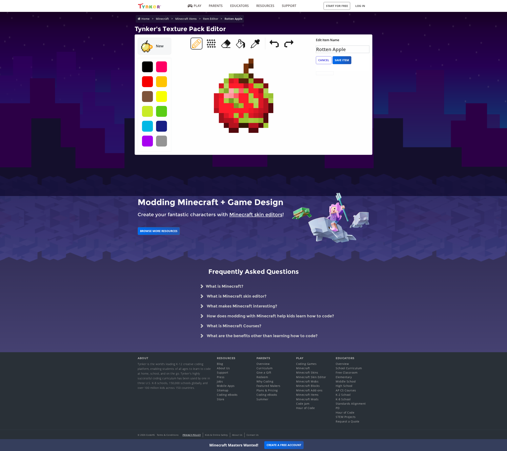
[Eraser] (226, 43)
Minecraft (162, 19)
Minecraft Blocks (308, 386)
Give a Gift (263, 372)
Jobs (220, 381)
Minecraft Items (186, 19)
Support (289, 6)
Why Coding (264, 381)
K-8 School (343, 399)
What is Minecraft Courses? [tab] (233, 326)
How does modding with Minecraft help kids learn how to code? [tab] (270, 316)
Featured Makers (268, 386)
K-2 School (343, 395)
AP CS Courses (346, 390)
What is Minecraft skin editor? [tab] (236, 296)
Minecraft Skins (307, 372)
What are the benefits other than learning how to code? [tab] (261, 335)
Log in (360, 6)
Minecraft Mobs (307, 381)
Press (221, 377)
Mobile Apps (226, 386)
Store (220, 399)
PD (337, 408)
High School (344, 386)
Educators (239, 6)
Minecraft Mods (307, 399)
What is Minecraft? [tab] (224, 286)
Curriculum (264, 368)
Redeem (262, 377)
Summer (262, 399)
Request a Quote (347, 421)
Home (145, 19)
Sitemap (223, 390)
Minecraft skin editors (255, 214)
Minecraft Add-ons (309, 390)
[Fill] (240, 43)
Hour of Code (305, 408)
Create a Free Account (284, 445)
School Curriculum (349, 368)
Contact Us (253, 434)
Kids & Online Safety (216, 434)
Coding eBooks (227, 395)
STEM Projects (346, 417)
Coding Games (306, 364)
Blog (220, 364)
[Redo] (289, 43)
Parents (216, 6)
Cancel (323, 60)
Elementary (344, 377)
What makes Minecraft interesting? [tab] (241, 306)
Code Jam (302, 403)
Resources (265, 6)
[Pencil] (196, 43)
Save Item (342, 60)
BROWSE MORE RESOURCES (158, 231)
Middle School (346, 381)
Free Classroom (346, 372)
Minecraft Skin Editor (311, 377)
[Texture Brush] (211, 43)
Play (197, 6)
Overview (263, 364)
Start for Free (337, 6)
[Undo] (274, 43)
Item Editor (210, 19)
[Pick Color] (255, 43)
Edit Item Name (327, 40)
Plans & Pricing (267, 390)
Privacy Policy (192, 434)
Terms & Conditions (168, 434)
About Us (223, 368)
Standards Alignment (351, 403)
